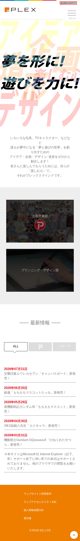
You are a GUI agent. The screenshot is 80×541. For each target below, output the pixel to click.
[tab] (40, 346)
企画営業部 (40, 216)
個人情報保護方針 (34, 510)
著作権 (27, 518)
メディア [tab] (64, 346)
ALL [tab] (16, 346)
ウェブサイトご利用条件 (37, 493)
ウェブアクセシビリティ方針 (40, 501)
